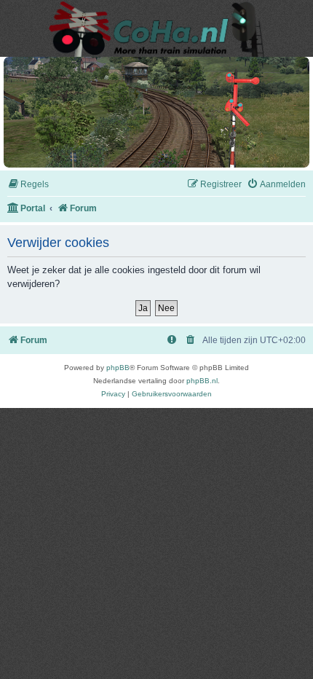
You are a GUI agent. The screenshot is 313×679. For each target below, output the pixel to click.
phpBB (118, 368)
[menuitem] (28, 185)
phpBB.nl (202, 381)
